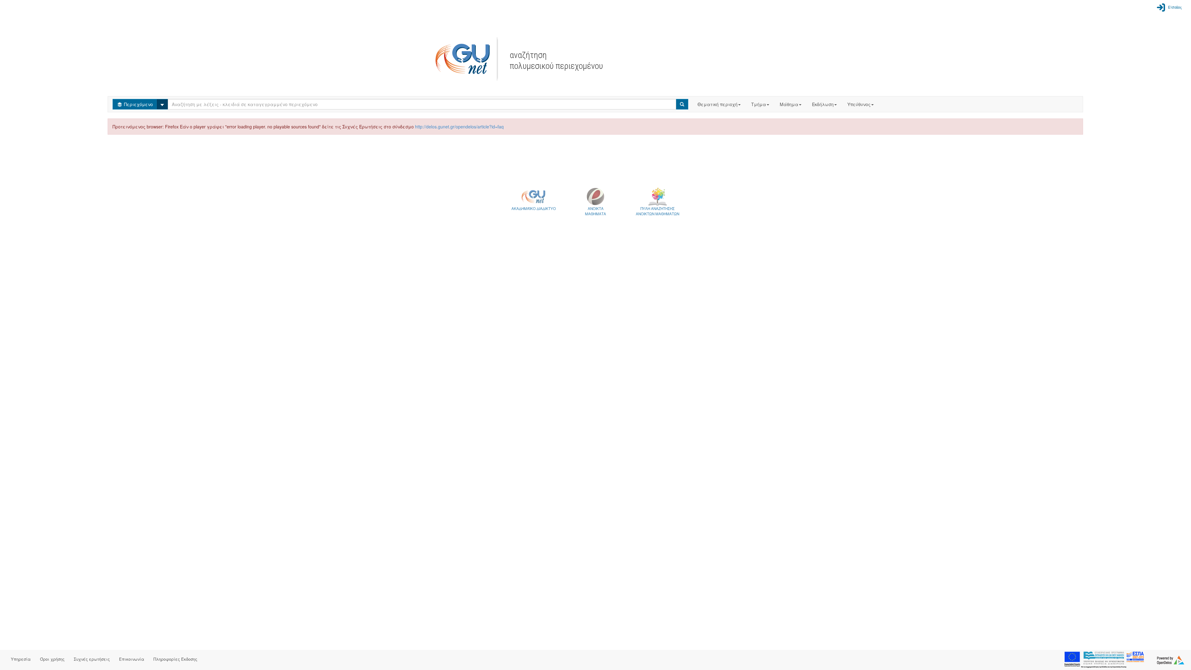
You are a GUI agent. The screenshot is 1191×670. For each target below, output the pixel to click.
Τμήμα (758, 104)
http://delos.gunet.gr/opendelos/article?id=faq (459, 126)
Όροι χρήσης (52, 659)
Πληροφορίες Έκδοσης (175, 659)
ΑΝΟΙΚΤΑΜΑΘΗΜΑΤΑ (595, 211)
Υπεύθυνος (859, 104)
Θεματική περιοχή (718, 104)
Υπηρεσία (21, 659)
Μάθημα (789, 104)
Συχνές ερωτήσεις (92, 659)
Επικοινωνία (131, 659)
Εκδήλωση (823, 104)
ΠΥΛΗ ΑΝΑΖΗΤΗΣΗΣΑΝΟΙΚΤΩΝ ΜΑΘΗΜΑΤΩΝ (657, 211)
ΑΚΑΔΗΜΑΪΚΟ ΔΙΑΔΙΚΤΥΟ (533, 208)
